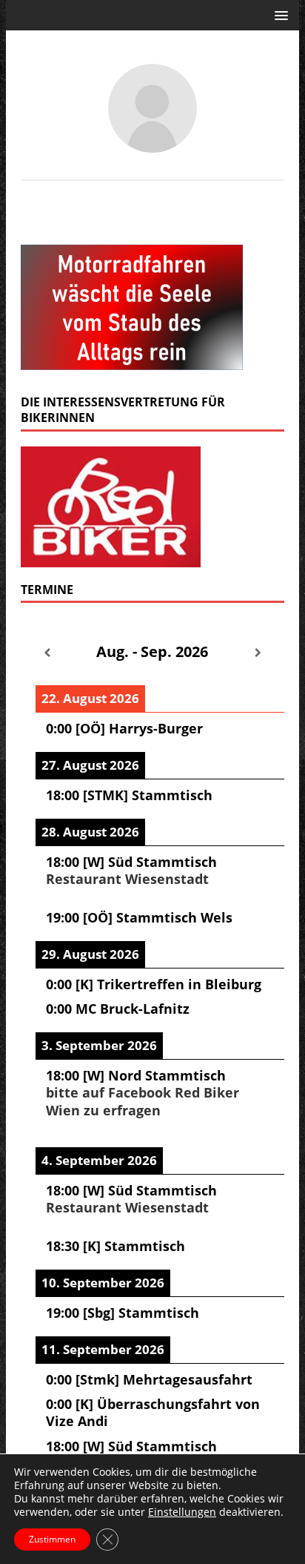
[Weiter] (258, 653)
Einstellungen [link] (182, 1512)
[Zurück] (47, 653)
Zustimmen (52, 1539)
